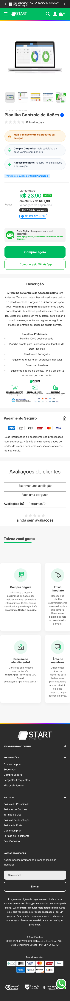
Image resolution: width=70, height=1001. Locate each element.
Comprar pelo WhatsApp (36, 264)
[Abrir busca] (48, 14)
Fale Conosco (12, 841)
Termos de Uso (12, 814)
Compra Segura (13, 774)
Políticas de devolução (16, 820)
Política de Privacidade (16, 804)
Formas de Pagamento (16, 835)
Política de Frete (13, 825)
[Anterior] (5, 4)
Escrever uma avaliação (35, 486)
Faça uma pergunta (35, 495)
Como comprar (12, 764)
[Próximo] (64, 4)
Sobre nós (10, 769)
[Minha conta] (55, 14)
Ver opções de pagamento (35, 205)
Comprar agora (35, 252)
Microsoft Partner (14, 785)
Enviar (35, 886)
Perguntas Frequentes (17, 779)
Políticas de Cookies (15, 809)
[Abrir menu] (5, 13)
